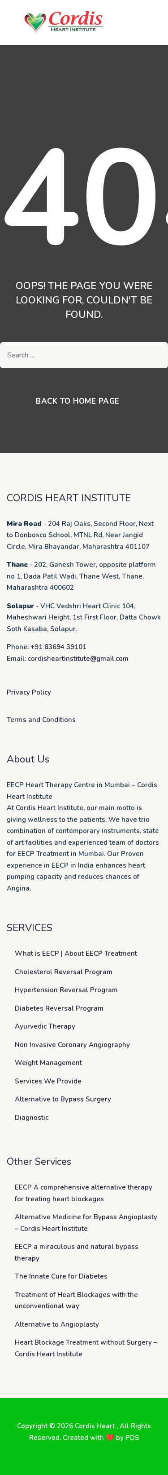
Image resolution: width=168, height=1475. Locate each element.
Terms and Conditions (41, 719)
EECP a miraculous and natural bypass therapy (76, 1252)
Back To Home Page (78, 401)
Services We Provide (48, 1081)
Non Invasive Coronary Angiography (72, 1044)
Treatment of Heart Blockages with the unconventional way (76, 1300)
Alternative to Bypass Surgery (63, 1099)
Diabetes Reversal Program (59, 1008)
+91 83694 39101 (58, 646)
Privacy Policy (29, 692)
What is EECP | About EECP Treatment (76, 953)
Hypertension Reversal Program (66, 989)
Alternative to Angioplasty (57, 1324)
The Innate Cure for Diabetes (61, 1276)
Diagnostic (31, 1117)
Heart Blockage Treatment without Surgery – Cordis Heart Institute (86, 1348)
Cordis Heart (95, 1426)
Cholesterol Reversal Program (63, 971)
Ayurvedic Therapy (45, 1026)
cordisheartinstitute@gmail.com (78, 658)
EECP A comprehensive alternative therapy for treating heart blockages (83, 1193)
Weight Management (48, 1062)
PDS (132, 1437)
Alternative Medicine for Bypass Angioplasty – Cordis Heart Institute (86, 1222)
